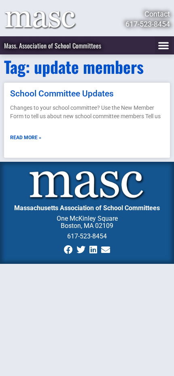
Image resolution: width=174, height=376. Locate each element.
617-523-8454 (87, 236)
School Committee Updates (62, 93)
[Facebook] (68, 250)
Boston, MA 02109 (87, 226)
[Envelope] (106, 250)
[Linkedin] (93, 250)
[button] (163, 45)
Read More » (25, 137)
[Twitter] (80, 250)
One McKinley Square (87, 218)
